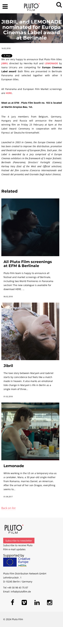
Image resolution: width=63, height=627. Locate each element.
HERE (9, 93)
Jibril (8, 365)
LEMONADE (51, 63)
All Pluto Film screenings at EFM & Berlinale (28, 264)
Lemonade (14, 466)
